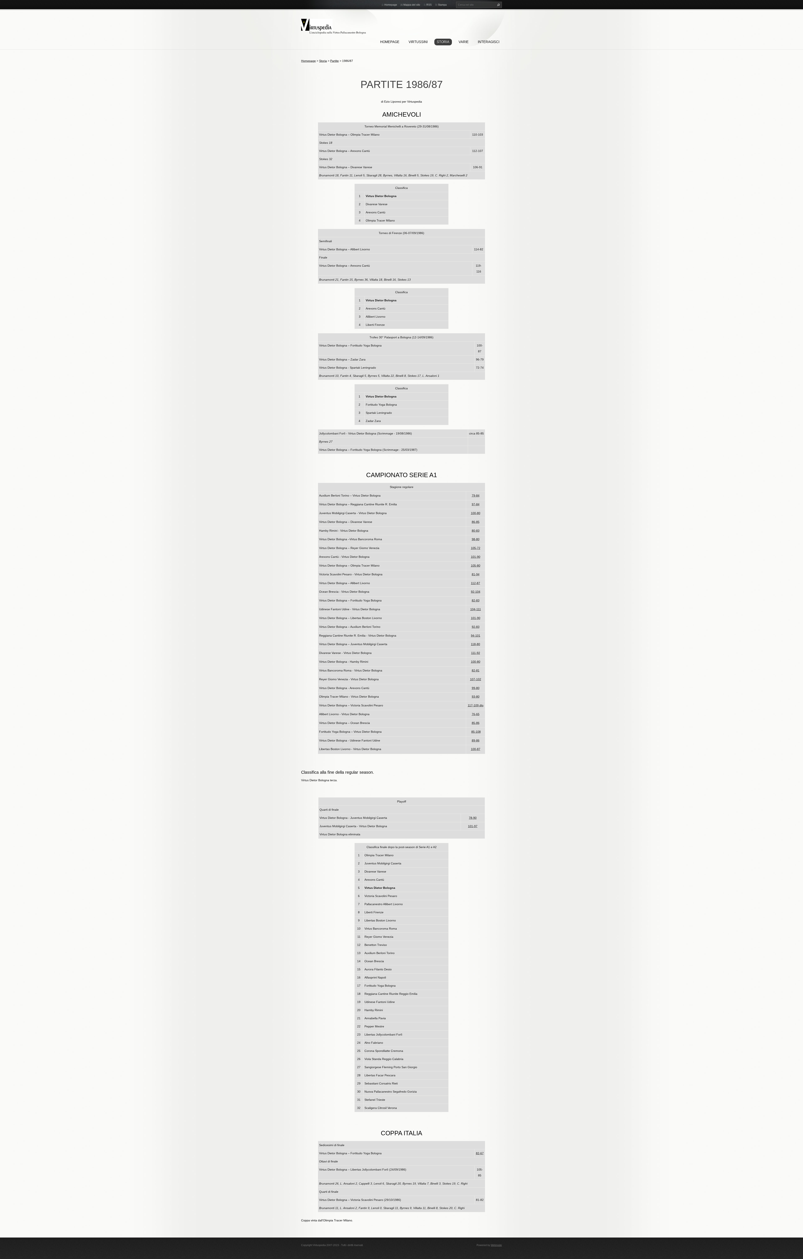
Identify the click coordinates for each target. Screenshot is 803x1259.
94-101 (475, 635)
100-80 (475, 513)
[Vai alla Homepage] (316, 24)
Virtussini (418, 42)
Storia (443, 42)
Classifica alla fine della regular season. (337, 772)
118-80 (475, 644)
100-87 (475, 749)
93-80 (475, 696)
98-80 (475, 539)
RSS (429, 4)
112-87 (475, 583)
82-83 (475, 600)
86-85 (475, 522)
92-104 (475, 591)
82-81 (475, 670)
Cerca (498, 5)
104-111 (475, 609)
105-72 (475, 548)
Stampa (442, 4)
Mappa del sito (411, 4)
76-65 (475, 714)
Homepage (389, 42)
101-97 (472, 826)
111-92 (475, 653)
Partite (334, 60)
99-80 (475, 688)
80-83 (475, 530)
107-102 (475, 679)
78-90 (473, 817)
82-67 (480, 1153)
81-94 (475, 574)
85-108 (476, 731)
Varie (464, 42)
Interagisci (488, 42)
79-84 (475, 495)
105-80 (475, 565)
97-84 (475, 504)
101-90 (475, 556)
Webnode (496, 1245)
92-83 (475, 626)
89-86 (475, 740)
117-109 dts (475, 705)
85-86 (475, 723)
